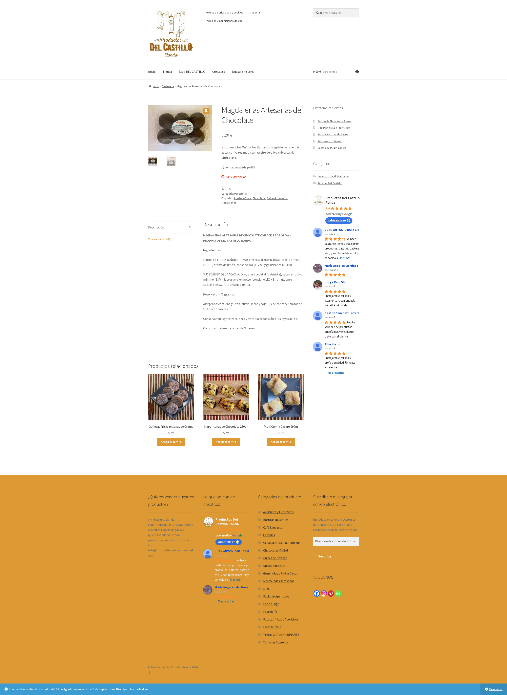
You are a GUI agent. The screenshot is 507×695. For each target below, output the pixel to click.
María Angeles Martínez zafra (345, 266)
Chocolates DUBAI (275, 550)
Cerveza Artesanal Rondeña (281, 543)
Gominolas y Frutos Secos (280, 573)
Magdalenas (228, 202)
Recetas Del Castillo (329, 183)
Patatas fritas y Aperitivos (280, 619)
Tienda (167, 72)
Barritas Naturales (275, 520)
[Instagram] (324, 593)
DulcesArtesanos (277, 198)
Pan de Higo (271, 604)
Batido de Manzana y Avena (334, 121)
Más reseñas (336, 373)
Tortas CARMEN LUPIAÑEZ (281, 635)
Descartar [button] (495, 689)
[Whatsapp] (338, 593)
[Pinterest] (331, 593)
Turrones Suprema (275, 642)
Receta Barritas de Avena (332, 134)
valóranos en (337, 220)
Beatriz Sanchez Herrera (342, 313)
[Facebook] (317, 593)
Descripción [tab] (156, 227)
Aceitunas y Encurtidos (278, 512)
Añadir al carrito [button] (171, 442)
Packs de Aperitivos (276, 596)
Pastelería (168, 86)
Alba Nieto (332, 344)
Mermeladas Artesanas (278, 581)
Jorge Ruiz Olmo (337, 282)
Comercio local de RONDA (333, 176)
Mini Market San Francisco (333, 127)
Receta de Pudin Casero (331, 148)
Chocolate (259, 198)
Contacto (218, 72)
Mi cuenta (254, 12)
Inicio (152, 72)
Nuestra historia (243, 72)
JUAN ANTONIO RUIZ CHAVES (345, 230)
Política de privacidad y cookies (224, 12)
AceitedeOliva (242, 198)
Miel (266, 589)
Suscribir (324, 556)
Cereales (269, 535)
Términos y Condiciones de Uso (224, 21)
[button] (206, 111)
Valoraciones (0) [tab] (159, 239)
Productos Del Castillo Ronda (227, 521)
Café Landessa (272, 527)
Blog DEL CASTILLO (192, 72)
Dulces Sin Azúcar (275, 566)
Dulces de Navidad (275, 558)
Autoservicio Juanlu (329, 141)
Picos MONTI (272, 627)
